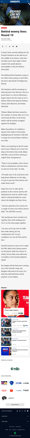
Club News (4, 27)
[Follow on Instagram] (25, 411)
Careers (6, 429)
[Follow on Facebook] (19, 411)
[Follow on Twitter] (22, 411)
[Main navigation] (2, 1)
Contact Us (14, 429)
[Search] (28, 1)
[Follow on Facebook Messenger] (27, 411)
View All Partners (15, 404)
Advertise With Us (21, 429)
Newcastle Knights (5, 39)
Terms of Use (11, 426)
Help (10, 429)
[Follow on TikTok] (17, 411)
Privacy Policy (18, 426)
